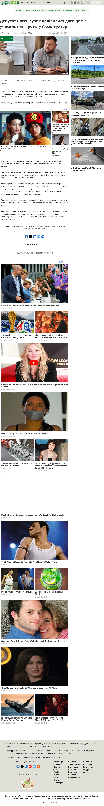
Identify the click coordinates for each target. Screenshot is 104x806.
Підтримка (73, 767)
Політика (25, 2)
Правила (72, 775)
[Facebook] (49, 33)
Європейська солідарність (42, 227)
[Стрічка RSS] (88, 2)
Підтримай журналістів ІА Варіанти (34, 253)
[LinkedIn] (57, 33)
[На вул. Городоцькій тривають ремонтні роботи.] (87, 100)
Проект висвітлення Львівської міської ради (44, 228)
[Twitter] (53, 33)
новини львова (29, 227)
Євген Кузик (56, 227)
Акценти (57, 764)
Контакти (72, 769)
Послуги (72, 762)
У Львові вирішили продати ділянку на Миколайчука (87, 87)
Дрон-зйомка (74, 764)
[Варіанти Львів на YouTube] (82, 2)
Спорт (63, 2)
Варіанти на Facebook (35, 244)
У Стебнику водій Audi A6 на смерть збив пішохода (87, 169)
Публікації (58, 762)
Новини (85, 11)
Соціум (56, 2)
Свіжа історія (67, 11)
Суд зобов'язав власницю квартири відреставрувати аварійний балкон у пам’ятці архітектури (87, 141)
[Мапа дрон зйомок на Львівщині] (28, 783)
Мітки (56, 775)
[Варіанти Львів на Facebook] (72, 2)
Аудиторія (58, 782)
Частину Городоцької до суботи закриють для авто (86, 114)
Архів (55, 777)
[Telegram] (61, 33)
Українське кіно (54, 11)
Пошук (56, 780)
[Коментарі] (65, 33)
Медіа (56, 772)
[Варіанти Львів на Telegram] (85, 2)
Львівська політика (23, 11)
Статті (77, 11)
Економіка (46, 2)
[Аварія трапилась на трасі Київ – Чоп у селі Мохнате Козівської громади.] (87, 45)
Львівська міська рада (16, 227)
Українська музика (39, 11)
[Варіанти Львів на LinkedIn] (78, 2)
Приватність (74, 777)
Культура (35, 2)
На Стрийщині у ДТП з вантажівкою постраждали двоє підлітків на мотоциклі (87, 59)
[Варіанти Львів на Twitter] (75, 2)
